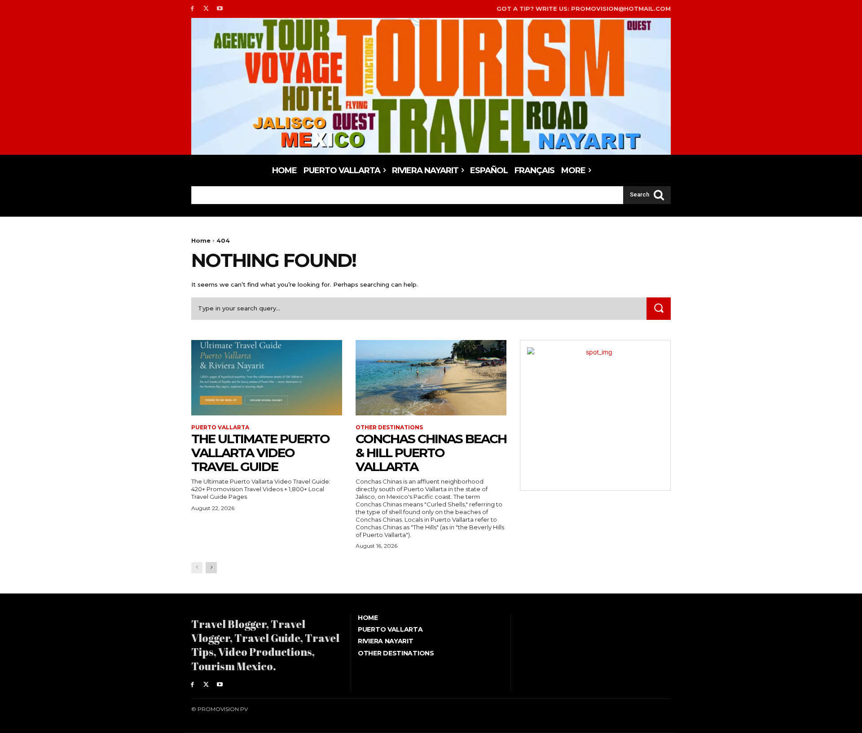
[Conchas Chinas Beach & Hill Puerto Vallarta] (431, 377)
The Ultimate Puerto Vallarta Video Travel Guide (260, 452)
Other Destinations (389, 427)
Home (201, 240)
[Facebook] (192, 8)
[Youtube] (220, 8)
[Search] (658, 308)
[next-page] (211, 567)
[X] (206, 8)
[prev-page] (196, 567)
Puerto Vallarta (220, 427)
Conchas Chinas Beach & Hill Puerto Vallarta (431, 452)
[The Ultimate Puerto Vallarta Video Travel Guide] (266, 377)
